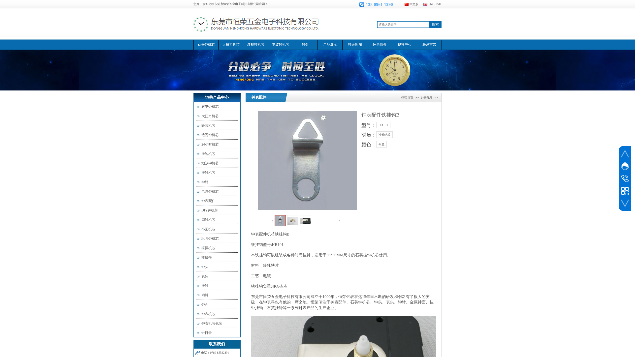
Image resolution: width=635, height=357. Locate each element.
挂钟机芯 (208, 173)
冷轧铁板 (384, 134)
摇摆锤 (206, 257)
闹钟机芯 (208, 220)
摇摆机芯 (208, 248)
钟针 (305, 44)
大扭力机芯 (231, 44)
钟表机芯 (208, 314)
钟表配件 (259, 97)
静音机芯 (208, 125)
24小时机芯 (210, 144)
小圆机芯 (208, 229)
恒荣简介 (380, 44)
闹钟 (204, 295)
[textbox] (403, 24)
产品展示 (330, 44)
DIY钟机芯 (209, 210)
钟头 (204, 267)
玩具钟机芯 (210, 238)
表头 (204, 276)
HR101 (383, 125)
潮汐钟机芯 (210, 163)
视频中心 (405, 44)
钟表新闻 (355, 44)
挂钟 (204, 286)
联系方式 (429, 44)
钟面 (204, 304)
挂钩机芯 (208, 154)
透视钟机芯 (255, 44)
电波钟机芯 (280, 44)
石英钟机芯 (206, 44)
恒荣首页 (407, 97)
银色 (381, 144)
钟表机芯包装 (211, 323)
